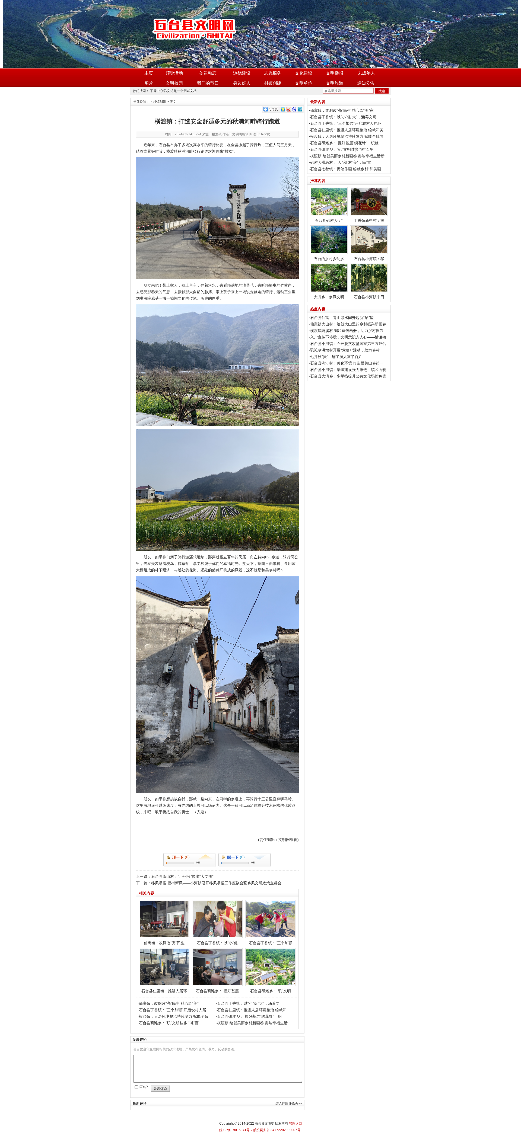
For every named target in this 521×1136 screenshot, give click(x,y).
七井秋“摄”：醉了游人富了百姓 (336, 356)
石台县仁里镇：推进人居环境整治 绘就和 (252, 1010)
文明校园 (174, 83)
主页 (148, 73)
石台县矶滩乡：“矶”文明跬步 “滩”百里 (342, 149)
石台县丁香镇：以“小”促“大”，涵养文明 (343, 117)
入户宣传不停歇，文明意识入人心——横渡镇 (348, 337)
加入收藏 (380, 3)
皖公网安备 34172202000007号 (276, 1130)
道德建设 (241, 73)
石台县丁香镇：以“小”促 (217, 943)
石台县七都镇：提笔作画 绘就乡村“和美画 (345, 169)
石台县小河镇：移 (369, 259)
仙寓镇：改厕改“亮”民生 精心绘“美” (169, 1003)
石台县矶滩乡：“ (329, 220)
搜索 (382, 91)
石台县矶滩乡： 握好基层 (217, 991)
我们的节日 (208, 83)
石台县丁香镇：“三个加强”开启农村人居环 (345, 123)
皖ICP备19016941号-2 (236, 1130)
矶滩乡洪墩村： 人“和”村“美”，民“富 (340, 162)
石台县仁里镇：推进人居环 (164, 991)
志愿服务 (272, 73)
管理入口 (295, 1123)
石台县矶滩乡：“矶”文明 (270, 991)
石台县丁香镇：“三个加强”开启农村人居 (172, 1010)
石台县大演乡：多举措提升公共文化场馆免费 (348, 376)
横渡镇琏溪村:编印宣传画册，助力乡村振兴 (346, 330)
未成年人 (366, 73)
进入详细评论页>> (288, 1103)
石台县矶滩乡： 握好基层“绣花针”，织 (249, 1016)
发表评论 (160, 1089)
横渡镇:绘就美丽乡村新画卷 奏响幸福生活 (252, 1023)
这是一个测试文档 (183, 91)
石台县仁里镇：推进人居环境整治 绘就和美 (346, 130)
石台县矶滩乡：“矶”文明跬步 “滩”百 (169, 1023)
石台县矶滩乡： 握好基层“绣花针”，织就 (344, 143)
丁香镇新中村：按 (369, 220)
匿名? (143, 1087)
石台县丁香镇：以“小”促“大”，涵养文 (248, 1003)
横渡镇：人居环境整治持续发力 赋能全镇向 (346, 136)
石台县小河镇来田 (369, 297)
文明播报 (334, 73)
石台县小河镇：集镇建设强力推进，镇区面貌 (348, 369)
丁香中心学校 (160, 91)
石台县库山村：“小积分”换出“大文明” (182, 876)
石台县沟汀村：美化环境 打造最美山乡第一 (346, 363)
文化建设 (303, 73)
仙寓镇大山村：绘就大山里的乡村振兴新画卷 (348, 324)
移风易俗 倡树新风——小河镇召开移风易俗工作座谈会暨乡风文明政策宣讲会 (216, 883)
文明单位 (303, 83)
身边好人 (241, 83)
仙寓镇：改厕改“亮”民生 (164, 943)
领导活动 (174, 73)
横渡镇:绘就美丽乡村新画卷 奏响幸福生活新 (347, 156)
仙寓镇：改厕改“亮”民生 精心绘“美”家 (342, 110)
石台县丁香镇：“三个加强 (270, 943)
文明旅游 (334, 83)
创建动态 (208, 73)
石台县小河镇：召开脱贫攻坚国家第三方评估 (348, 343)
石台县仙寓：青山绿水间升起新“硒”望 (342, 317)
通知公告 (365, 83)
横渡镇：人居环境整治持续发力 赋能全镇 (173, 1016)
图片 (148, 83)
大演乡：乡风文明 (329, 297)
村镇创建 (272, 83)
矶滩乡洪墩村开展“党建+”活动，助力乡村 (345, 350)
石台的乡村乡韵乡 (329, 259)
